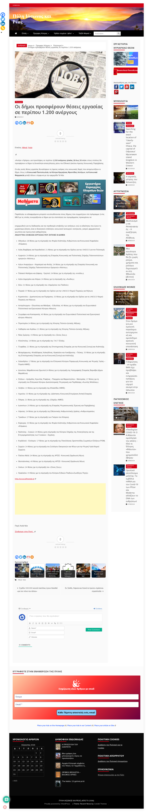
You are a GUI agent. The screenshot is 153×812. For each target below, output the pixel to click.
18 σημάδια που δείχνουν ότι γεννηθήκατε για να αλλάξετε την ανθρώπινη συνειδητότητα (125, 194)
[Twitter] (20, 123)
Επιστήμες (130, 357)
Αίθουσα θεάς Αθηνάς (124, 70)
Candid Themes (100, 804)
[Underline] (36, 623)
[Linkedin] (24, 123)
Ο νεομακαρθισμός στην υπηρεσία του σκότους (125, 410)
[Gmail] (28, 123)
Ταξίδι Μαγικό (84, 33)
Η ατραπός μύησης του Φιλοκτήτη (131, 177)
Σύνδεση (98, 609)
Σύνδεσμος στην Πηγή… (24, 531)
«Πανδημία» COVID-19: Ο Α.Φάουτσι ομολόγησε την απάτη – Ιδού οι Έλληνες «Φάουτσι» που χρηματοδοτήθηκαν (132, 441)
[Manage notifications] (5, 807)
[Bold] (29, 623)
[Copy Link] (3, 28)
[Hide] (1, 32)
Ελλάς (24, 33)
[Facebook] (16, 123)
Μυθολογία (121, 99)
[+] (61, 623)
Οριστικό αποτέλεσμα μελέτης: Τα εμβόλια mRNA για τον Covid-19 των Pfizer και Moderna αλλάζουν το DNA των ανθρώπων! (132, 484)
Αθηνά (24, 147)
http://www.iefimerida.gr (24, 479)
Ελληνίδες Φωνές (124, 285)
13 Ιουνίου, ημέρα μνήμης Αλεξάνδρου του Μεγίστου (125, 294)
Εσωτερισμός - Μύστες (131, 215)
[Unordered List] (45, 623)
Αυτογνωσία (121, 189)
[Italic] (33, 623)
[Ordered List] (42, 623)
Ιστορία (129, 121)
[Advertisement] (60, 499)
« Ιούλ (15, 781)
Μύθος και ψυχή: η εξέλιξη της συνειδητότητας (125, 108)
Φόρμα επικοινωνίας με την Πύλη (111, 775)
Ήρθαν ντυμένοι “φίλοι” (63, 33)
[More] (32, 123)
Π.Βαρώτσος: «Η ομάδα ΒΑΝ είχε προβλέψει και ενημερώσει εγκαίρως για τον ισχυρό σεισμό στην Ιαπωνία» (132, 374)
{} (58, 623)
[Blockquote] (48, 623)
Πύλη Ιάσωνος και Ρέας (32, 18)
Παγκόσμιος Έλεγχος (130, 312)
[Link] (55, 623)
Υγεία (30, 147)
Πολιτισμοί (19, 102)
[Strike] (39, 623)
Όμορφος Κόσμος (40, 33)
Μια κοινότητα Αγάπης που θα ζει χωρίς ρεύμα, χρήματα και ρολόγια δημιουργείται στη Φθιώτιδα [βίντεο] (132, 260)
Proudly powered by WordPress (57, 804)
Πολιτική (129, 316)
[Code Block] (51, 623)
